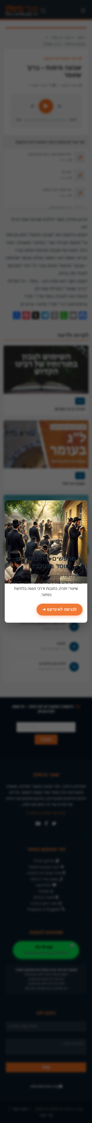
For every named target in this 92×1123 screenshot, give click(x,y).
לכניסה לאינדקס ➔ (59, 609)
